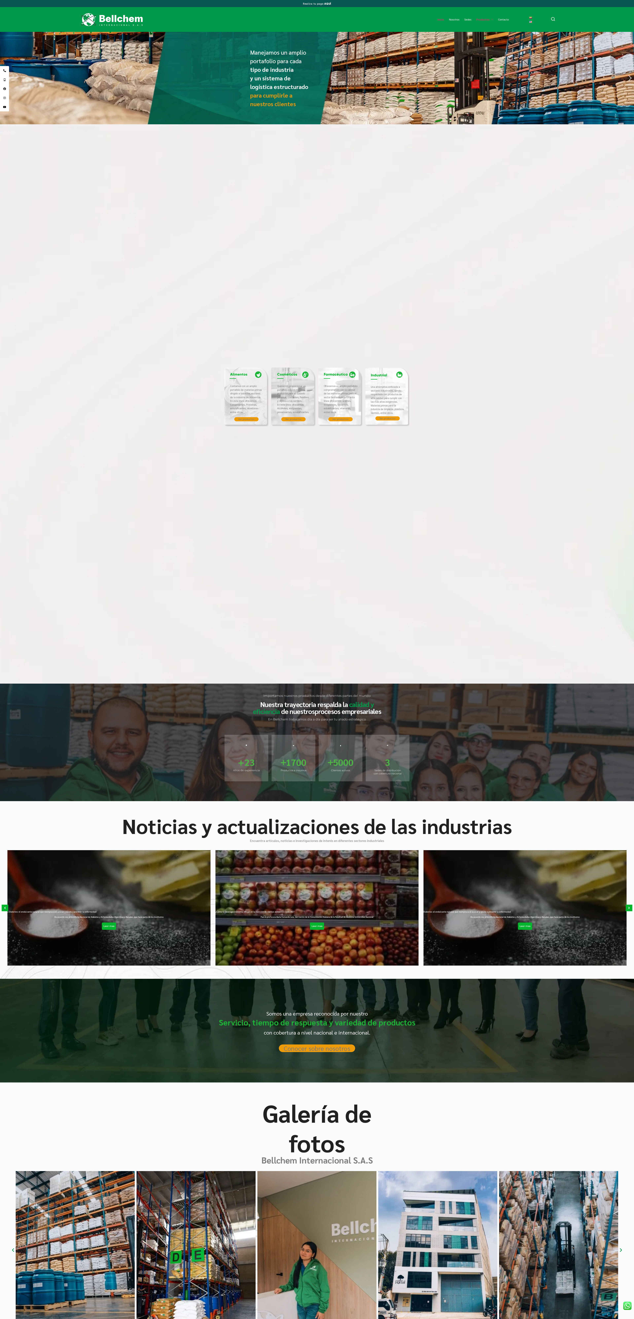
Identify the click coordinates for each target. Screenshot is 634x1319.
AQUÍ (327, 3)
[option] (109, 907)
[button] (13, 1250)
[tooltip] (4, 70)
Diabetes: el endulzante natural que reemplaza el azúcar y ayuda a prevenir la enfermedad (467, 911)
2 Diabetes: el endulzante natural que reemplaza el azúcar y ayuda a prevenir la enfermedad (51, 911)
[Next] (629, 908)
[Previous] (5, 908)
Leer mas (109, 926)
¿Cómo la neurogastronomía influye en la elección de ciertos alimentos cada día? (254, 911)
